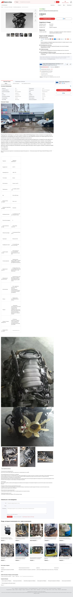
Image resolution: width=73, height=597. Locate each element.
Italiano (32, 589)
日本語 (47, 589)
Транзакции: (55, 66)
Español (16, 589)
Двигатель (38, 567)
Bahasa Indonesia (64, 589)
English (13, 589)
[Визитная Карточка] (70, 85)
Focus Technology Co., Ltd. (35, 591)
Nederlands (38, 589)
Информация (59, 588)
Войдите (41, 76)
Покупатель (52, 5)
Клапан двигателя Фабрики (41, 580)
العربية (42, 589)
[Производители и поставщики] (6, 2)
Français (24, 589)
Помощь (59, 5)
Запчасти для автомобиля (17, 580)
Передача (2, 567)
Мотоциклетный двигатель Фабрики (54, 580)
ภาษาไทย (53, 589)
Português (20, 589)
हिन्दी (50, 589)
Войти (71, 2)
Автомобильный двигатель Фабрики (29, 580)
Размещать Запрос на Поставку (28, 516)
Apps (64, 5)
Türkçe (56, 589)
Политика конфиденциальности (33, 588)
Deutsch (35, 589)
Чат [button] (64, 18)
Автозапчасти (56, 567)
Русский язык (28, 589)
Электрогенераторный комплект (24, 567)
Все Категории (4, 5)
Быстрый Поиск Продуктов (52, 588)
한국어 (45, 589)
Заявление (16, 588)
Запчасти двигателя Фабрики (6, 580)
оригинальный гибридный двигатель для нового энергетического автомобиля (45, 569)
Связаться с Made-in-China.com (43, 588)
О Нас (13, 588)
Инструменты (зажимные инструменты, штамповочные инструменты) (28, 569)
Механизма (56, 569)
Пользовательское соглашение (23, 588)
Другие (2, 571)
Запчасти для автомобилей (66, 580)
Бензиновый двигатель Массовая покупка (8, 583)
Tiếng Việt (59, 589)
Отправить (10, 516)
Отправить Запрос (47, 18)
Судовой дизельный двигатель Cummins (7, 569)
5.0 (59, 83)
